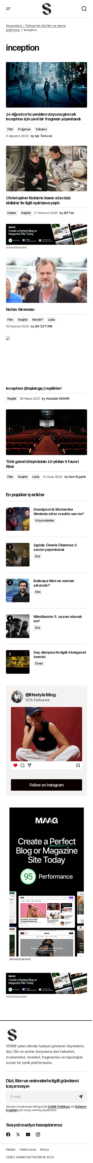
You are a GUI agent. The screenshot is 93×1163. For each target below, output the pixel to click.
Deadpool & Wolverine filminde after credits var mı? (58, 511)
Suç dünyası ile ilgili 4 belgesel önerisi (59, 654)
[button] (8, 9)
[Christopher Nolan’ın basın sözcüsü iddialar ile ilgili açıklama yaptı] (46, 168)
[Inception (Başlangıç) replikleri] (46, 359)
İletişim (11, 1149)
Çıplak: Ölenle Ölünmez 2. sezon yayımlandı (55, 547)
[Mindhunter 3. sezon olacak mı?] (18, 626)
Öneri (39, 663)
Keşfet (26, 213)
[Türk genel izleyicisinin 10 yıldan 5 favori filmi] (46, 432)
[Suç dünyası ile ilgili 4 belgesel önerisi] (18, 662)
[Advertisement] (46, 234)
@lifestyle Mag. (40, 694)
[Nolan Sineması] (46, 280)
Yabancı (41, 129)
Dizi (37, 556)
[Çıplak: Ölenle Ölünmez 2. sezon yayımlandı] (18, 554)
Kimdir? (37, 319)
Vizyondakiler (45, 520)
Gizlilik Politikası (59, 1106)
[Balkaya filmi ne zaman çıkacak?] (18, 590)
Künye (44, 1149)
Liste (51, 319)
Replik (11, 398)
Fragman (24, 129)
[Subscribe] (81, 1097)
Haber (11, 213)
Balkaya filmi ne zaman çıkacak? (53, 583)
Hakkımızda (28, 1149)
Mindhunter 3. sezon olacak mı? (57, 618)
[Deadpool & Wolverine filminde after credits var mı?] (18, 519)
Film (10, 129)
